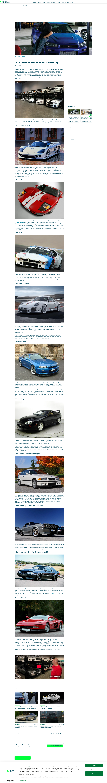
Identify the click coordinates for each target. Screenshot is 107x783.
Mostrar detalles (22, 780)
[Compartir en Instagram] (53, 734)
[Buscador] (105, 2)
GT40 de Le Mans (19, 222)
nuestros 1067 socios (29, 766)
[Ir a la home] (5, 1)
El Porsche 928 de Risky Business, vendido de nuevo (26, 711)
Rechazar (94, 773)
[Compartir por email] (51, 734)
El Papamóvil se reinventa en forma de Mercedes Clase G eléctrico (51, 693)
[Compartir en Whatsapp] (63, 734)
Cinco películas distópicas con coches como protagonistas (50, 712)
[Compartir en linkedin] (60, 734)
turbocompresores (58, 172)
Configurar (93, 769)
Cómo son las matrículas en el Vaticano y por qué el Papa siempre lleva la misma (26, 693)
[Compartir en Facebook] (58, 734)
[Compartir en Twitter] (56, 734)
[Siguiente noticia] (90, 115)
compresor (52, 593)
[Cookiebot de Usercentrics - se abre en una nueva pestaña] (10, 781)
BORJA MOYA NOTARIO (20, 56)
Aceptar (94, 765)
